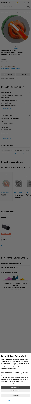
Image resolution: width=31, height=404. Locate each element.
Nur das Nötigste (15, 391)
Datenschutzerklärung (13, 400)
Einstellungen (15, 395)
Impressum (3, 400)
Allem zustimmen (15, 387)
